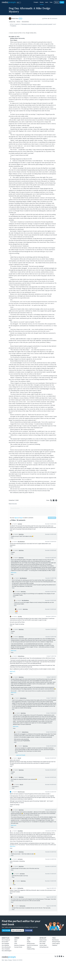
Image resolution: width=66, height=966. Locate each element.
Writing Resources (44, 947)
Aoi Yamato (20, 859)
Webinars (29, 947)
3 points (15, 656)
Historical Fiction (25, 21)
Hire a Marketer (5, 945)
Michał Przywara (21, 791)
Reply (11, 530)
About (15, 940)
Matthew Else (20, 888)
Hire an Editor (5, 941)
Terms (6, 960)
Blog (28, 940)
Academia (13, 25)
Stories (42, 2)
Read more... (14, 572)
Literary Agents (56, 943)
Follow (20, 18)
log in (21, 517)
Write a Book (43, 941)
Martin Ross (21, 534)
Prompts (36, 2)
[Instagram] (57, 956)
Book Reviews (55, 940)
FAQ (3, 960)
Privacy (10, 960)
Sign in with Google (17, 930)
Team (15, 941)
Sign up (56, 2)
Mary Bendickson (21, 541)
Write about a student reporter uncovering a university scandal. (36, 24)
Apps (18, 2)
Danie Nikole (20, 830)
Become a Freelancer (19, 945)
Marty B (19, 758)
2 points (16, 897)
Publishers (54, 945)
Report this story (13, 503)
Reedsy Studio (43, 940)
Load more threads (20, 755)
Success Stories (18, 947)
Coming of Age (12, 21)
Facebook (27, 930)
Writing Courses (31, 943)
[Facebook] (61, 956)
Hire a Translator (6, 949)
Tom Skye (20, 616)
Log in (62, 2)
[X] (55, 956)
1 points (15, 888)
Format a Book (43, 945)
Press (15, 943)
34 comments (53, 18)
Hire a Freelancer (6, 940)
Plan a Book (42, 943)
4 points (15, 524)
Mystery (18, 21)
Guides (28, 941)
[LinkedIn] (59, 956)
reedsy (9, 2)
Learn (46, 2)
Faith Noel (20, 524)
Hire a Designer (5, 943)
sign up (16, 517)
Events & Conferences (32, 945)
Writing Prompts (56, 941)
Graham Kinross (21, 656)
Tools (51, 2)
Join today (5, 930)
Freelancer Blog (31, 949)
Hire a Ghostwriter (6, 947)
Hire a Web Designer (6, 950)
